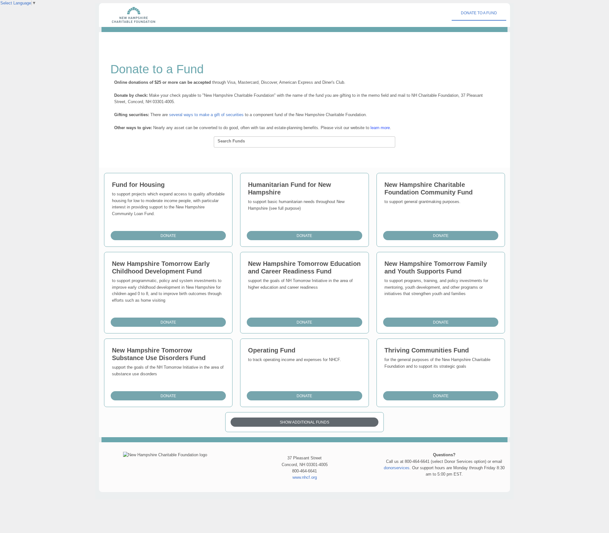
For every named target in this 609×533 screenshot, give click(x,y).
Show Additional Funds (304, 422)
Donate (168, 236)
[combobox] (304, 142)
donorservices (396, 467)
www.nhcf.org (304, 477)
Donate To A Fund (479, 13)
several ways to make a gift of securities (206, 114)
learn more (380, 127)
